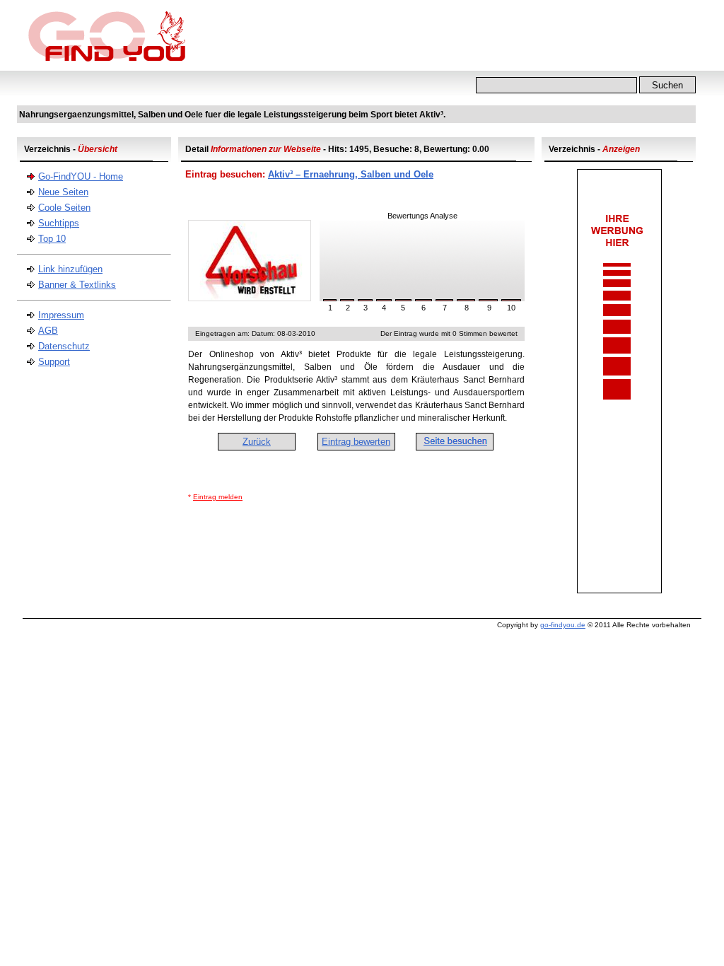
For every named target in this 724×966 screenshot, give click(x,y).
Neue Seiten (63, 192)
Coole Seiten (64, 207)
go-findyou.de (562, 625)
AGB (48, 330)
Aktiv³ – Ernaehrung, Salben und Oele (350, 174)
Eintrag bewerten (356, 441)
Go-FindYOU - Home (80, 176)
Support (54, 361)
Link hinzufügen (70, 269)
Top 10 (52, 238)
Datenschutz (64, 346)
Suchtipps (58, 223)
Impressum (61, 315)
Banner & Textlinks (77, 284)
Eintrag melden (218, 497)
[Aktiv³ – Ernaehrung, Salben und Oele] (249, 298)
